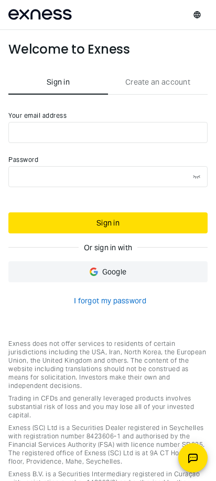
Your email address (37, 115)
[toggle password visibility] (197, 177)
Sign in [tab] (58, 82)
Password (23, 159)
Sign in (108, 223)
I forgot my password (110, 300)
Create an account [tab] (157, 82)
